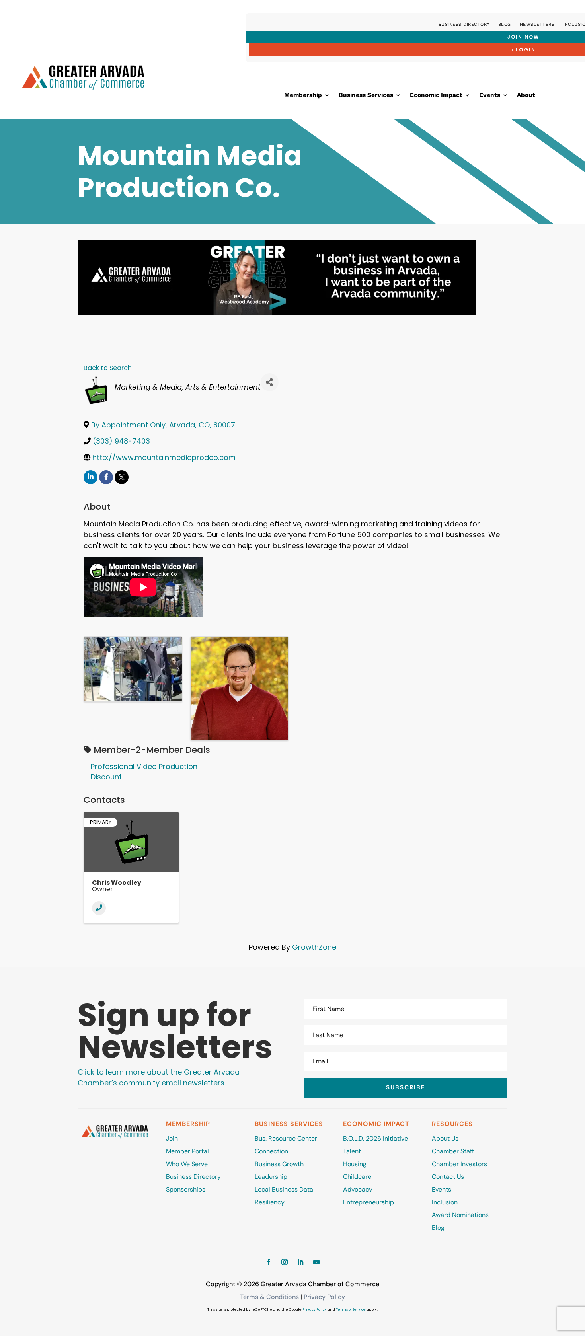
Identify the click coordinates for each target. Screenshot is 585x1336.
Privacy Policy (324, 1297)
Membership (303, 95)
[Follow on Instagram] (284, 1262)
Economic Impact (436, 95)
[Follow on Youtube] (316, 1262)
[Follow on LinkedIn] (300, 1262)
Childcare (357, 1176)
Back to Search (108, 367)
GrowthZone (314, 947)
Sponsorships (185, 1189)
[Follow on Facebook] (268, 1262)
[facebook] (106, 477)
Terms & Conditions (269, 1297)
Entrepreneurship (369, 1202)
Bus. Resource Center (286, 1138)
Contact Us (448, 1176)
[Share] (270, 382)
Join (172, 1138)
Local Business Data (284, 1189)
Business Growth (279, 1164)
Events (489, 95)
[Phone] (99, 908)
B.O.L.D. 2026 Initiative (375, 1138)
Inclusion (445, 1202)
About (526, 95)
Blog (504, 24)
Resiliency (270, 1202)
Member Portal (187, 1151)
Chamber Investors (459, 1164)
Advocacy (357, 1189)
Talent (352, 1151)
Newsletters (537, 24)
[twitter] (122, 477)
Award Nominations (460, 1215)
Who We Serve (187, 1164)
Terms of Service (351, 1309)
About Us (445, 1138)
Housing (355, 1164)
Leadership (271, 1176)
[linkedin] (91, 477)
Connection (271, 1151)
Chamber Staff (453, 1151)
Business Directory (464, 24)
